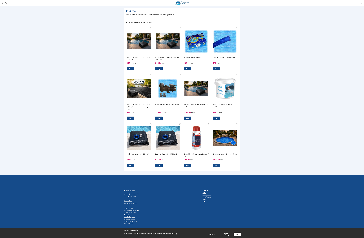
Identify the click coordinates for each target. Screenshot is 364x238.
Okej (237, 234)
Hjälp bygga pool (129, 219)
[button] (130, 68)
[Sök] (6, 3)
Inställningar (211, 234)
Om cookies (128, 201)
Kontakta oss (207, 195)
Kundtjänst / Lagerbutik (131, 210)
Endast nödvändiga (225, 234)
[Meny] (2, 3)
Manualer (127, 215)
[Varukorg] (361, 3)
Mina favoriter (207, 197)
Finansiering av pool (130, 221)
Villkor (204, 193)
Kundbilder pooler (129, 217)
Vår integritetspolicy (130, 203)
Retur (204, 201)
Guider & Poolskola (130, 213)
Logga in (205, 199)
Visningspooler (128, 223)
